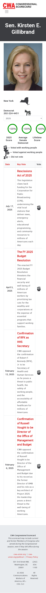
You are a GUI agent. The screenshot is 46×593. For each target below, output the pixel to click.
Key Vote (21, 164)
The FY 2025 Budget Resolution (25, 256)
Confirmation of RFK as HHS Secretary (25, 339)
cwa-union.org (20, 554)
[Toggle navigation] (6, 11)
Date (7, 164)
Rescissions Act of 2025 (24, 173)
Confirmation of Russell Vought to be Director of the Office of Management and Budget (25, 431)
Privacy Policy (32, 557)
